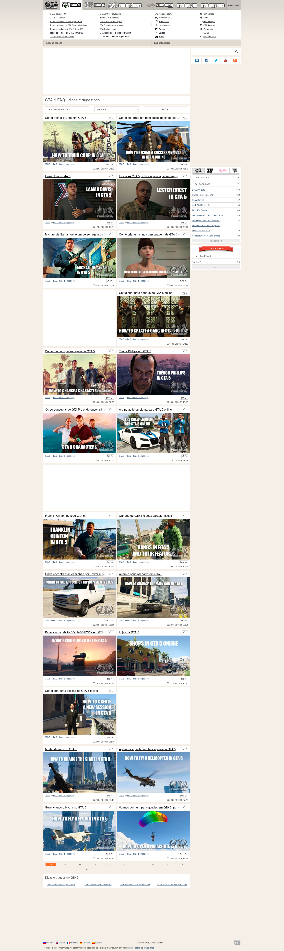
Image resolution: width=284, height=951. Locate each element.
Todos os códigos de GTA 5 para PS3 (66, 32)
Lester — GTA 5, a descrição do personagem (148, 176)
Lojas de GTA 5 (129, 632)
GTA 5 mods (208, 13)
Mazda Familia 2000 (201, 230)
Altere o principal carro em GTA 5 (140, 574)
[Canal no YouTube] (225, 60)
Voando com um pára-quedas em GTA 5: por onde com (149, 807)
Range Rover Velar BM (202, 194)
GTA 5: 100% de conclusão (62, 36)
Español (99, 942)
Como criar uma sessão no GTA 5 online (71, 690)
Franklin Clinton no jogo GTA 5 (65, 515)
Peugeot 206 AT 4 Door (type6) (206, 235)
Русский (50, 942)
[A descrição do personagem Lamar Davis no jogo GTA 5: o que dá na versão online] (79, 199)
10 (153, 864)
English (62, 942)
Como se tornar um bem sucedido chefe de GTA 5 (149, 117)
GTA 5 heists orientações (111, 21)
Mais (216, 267)
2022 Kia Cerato (199, 210)
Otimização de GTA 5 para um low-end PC (135, 884)
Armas (162, 28)
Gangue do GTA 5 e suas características (145, 515)
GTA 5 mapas (209, 25)
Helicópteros (164, 25)
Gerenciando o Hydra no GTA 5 (65, 807)
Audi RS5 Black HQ (201, 205)
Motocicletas (164, 17)
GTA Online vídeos (108, 28)
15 (80, 864)
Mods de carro (165, 13)
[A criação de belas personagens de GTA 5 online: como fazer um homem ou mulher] (153, 258)
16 (65, 864)
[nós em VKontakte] (197, 60)
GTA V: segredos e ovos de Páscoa (115, 32)
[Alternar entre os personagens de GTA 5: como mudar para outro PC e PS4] (79, 374)
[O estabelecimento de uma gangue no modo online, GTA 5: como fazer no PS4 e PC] (153, 316)
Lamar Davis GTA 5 (58, 176)
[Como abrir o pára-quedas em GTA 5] (153, 831)
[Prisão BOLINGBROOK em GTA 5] (79, 656)
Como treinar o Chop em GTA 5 (65, 117)
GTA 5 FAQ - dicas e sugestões (114, 36)
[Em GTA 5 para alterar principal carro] (153, 597)
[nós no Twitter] (216, 60)
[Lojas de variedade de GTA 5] (153, 656)
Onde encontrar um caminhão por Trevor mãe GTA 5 (75, 574)
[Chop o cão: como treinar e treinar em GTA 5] (79, 141)
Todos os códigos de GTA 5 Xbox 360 (66, 28)
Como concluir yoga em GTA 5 (98, 884)
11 (138, 864)
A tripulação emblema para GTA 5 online (145, 409)
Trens (161, 36)
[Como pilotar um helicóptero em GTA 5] (153, 772)
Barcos (162, 32)
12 (124, 864)
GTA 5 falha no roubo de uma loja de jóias (172, 884)
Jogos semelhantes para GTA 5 (61, 884)
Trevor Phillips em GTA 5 (135, 351)
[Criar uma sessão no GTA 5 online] (79, 714)
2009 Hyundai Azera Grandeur (206, 220)
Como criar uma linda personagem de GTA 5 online (149, 234)
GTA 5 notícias (209, 36)
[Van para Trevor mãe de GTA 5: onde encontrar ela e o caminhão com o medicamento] (79, 597)
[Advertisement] (116, 71)
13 (109, 864)
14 (95, 864)
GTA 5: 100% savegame (110, 13)
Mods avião (164, 21)
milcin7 (197, 262)
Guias (206, 32)
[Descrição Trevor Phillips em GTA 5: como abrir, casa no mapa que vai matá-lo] (153, 374)
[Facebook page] (206, 60)
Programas (208, 28)
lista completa (216, 240)
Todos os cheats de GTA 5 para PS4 (66, 21)
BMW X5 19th (198, 199)
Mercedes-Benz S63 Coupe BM (206, 225)
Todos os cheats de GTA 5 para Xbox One (68, 25)
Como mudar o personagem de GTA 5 (70, 351)
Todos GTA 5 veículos (109, 17)
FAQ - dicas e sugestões (64, 164)
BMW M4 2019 (198, 189)
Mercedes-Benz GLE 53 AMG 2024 (208, 215)
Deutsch (86, 942)
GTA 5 (47, 164)
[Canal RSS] (235, 60)
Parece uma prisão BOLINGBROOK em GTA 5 (75, 632)
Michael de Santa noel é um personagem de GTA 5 (75, 234)
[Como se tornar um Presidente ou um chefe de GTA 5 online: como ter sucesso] (153, 141)
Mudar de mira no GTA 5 (61, 749)
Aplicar (165, 109)
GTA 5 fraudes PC (58, 13)
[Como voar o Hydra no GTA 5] (79, 831)
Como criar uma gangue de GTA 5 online (145, 292)
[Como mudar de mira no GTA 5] (79, 772)
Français (74, 942)
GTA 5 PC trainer (57, 17)
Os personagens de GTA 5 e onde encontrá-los (75, 409)
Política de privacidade (144, 947)
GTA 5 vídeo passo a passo (112, 25)
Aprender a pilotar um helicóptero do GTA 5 (147, 749)
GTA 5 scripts (209, 21)
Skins (205, 17)
